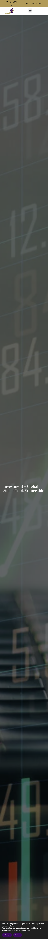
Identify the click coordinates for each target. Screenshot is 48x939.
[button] (30, 10)
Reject (17, 935)
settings (27, 930)
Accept (7, 935)
